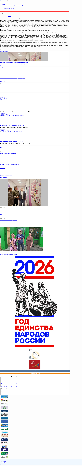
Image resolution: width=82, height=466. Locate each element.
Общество (4, 5)
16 (16, 383)
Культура (21, 5)
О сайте (3, 8)
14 (11, 383)
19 (6, 386)
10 (1, 383)
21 (11, 386)
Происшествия (17, 5)
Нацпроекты (4, 6)
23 (16, 386)
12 (6, 383)
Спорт (14, 5)
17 (1, 386)
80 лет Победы (9, 6)
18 (4, 386)
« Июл (2, 393)
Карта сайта (4, 462)
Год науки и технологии (15, 6)
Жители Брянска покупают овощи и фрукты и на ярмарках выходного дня (13, 109)
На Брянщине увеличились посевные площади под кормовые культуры (12, 78)
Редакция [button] (3, 7)
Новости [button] (3, 4)
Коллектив (12, 8)
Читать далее (2, 65)
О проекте (4, 461)
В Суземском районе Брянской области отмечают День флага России (12, 125)
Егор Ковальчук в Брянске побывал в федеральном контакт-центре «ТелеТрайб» (14, 62)
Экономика (11, 5)
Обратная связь (7, 8)
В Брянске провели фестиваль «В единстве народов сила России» (11, 141)
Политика (7, 5)
